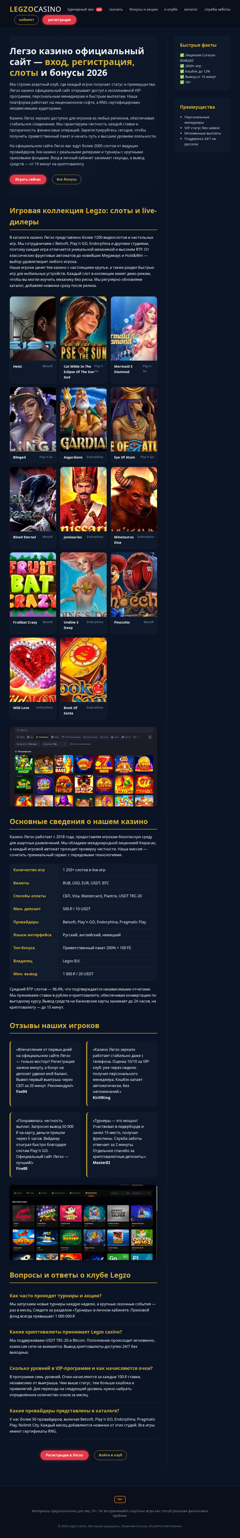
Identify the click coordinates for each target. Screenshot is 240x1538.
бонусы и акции (144, 9)
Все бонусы (67, 179)
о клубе (170, 9)
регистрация (59, 19)
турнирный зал (84, 9)
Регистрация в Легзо (64, 1455)
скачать (116, 9)
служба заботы (217, 9)
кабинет (26, 19)
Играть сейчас (28, 179)
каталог (191, 9)
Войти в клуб (110, 1455)
